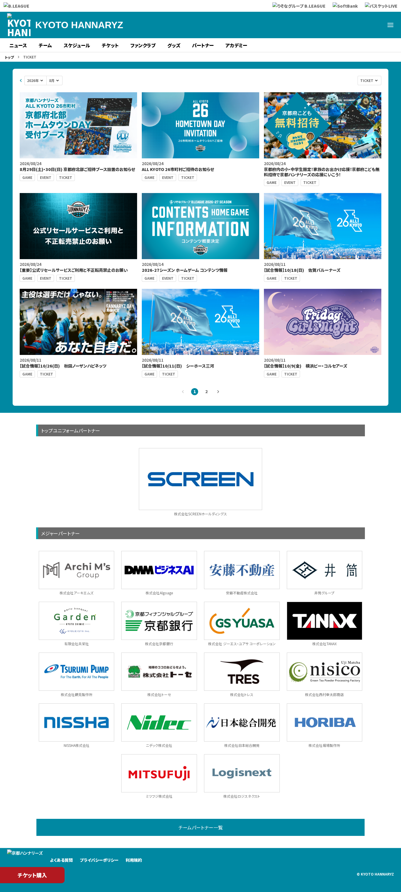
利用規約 (134, 860)
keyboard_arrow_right (218, 392)
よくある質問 (61, 860)
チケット (110, 45)
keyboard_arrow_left (21, 80)
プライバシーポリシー (99, 860)
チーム (45, 45)
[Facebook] (334, 24)
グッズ (173, 45)
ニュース (18, 45)
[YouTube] (376, 24)
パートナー (203, 45)
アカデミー (236, 45)
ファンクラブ (143, 45)
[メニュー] (390, 24)
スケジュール (77, 45)
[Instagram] (348, 24)
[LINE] (362, 24)
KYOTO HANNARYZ (79, 25)
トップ (9, 57)
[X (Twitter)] (320, 24)
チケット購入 (32, 875)
